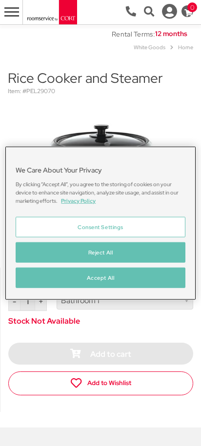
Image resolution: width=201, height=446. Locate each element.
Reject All (100, 252)
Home (185, 47)
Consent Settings (100, 227)
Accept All (101, 277)
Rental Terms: (133, 34)
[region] (100, 223)
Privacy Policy (78, 200)
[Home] (51, 11)
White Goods (149, 47)
